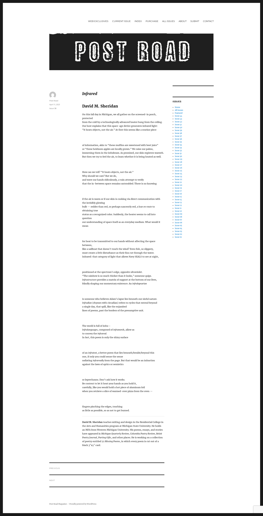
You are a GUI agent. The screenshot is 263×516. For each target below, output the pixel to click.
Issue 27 (178, 165)
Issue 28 (178, 162)
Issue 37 (178, 136)
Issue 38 (52, 108)
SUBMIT (194, 21)
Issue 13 (178, 202)
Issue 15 (178, 197)
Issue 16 (178, 194)
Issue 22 (178, 179)
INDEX (138, 21)
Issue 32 (178, 150)
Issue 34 (178, 145)
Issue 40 (178, 127)
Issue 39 (178, 130)
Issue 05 (178, 225)
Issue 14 (178, 199)
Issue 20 (178, 185)
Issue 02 (178, 234)
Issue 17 (178, 191)
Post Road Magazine (58, 504)
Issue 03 (178, 231)
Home (177, 107)
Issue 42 (178, 122)
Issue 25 (178, 171)
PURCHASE (152, 21)
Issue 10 (178, 211)
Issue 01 (178, 237)
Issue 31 (178, 153)
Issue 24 (178, 173)
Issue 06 (178, 222)
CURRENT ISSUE (121, 21)
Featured (178, 113)
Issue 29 (178, 159)
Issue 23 (178, 176)
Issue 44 (178, 116)
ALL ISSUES (168, 21)
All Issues (179, 110)
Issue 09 (178, 214)
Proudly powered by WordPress (82, 504)
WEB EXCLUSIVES (98, 21)
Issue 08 (178, 217)
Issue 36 (178, 139)
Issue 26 (178, 168)
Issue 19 (178, 188)
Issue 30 (178, 156)
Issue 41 (178, 124)
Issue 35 (178, 142)
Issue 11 (178, 208)
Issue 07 (178, 220)
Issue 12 (178, 205)
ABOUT (183, 21)
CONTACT (208, 21)
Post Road (53, 101)
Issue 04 (178, 228)
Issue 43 (178, 119)
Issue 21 (178, 182)
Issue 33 (178, 148)
